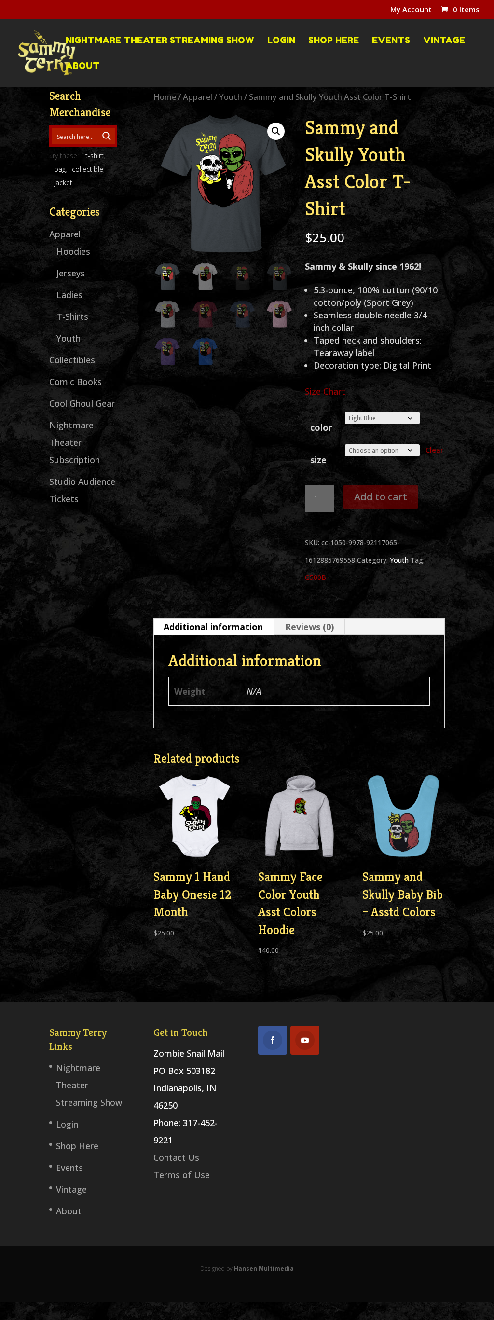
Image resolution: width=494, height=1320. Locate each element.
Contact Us (176, 1157)
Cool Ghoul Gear (82, 403)
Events (391, 40)
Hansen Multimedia (264, 1269)
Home (164, 96)
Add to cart (380, 496)
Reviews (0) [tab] (309, 626)
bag (60, 169)
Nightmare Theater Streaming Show (160, 40)
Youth (230, 96)
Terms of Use (181, 1175)
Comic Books (75, 381)
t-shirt (94, 155)
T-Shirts (72, 316)
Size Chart (325, 391)
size (318, 460)
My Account (411, 10)
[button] (276, 131)
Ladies (69, 295)
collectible (87, 169)
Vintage (444, 40)
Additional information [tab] (213, 626)
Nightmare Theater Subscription (74, 442)
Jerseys (70, 273)
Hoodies (73, 251)
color (321, 427)
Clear (434, 449)
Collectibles (72, 360)
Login (281, 40)
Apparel (197, 96)
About (83, 66)
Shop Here (333, 40)
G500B (315, 577)
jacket (63, 182)
